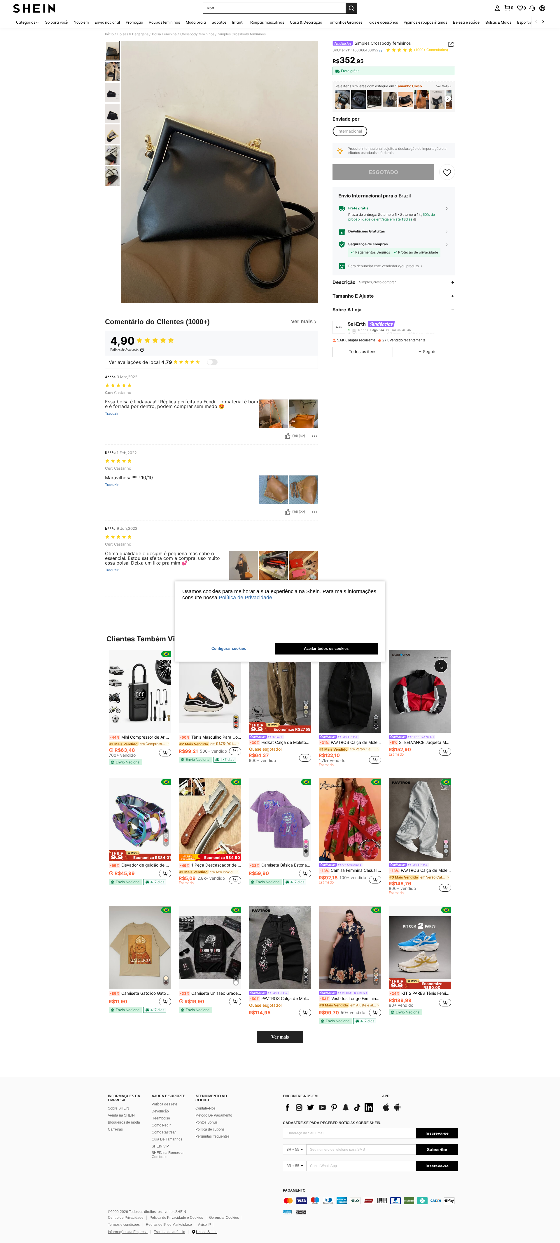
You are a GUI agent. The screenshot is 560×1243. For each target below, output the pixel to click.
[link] (509, 7)
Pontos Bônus (206, 1122)
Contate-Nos (205, 1108)
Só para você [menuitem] (56, 22)
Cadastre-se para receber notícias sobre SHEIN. (332, 1123)
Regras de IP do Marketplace (169, 1225)
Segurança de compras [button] (368, 244)
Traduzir (111, 414)
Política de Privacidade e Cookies (176, 1218)
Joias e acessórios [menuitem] (383, 22)
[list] (329, 1107)
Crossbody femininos (197, 34)
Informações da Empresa (128, 1232)
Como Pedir (161, 1125)
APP (385, 1096)
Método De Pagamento (213, 1115)
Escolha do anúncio (169, 1232)
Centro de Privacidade (126, 1218)
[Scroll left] (536, 22)
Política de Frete (164, 1104)
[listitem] (342, 100)
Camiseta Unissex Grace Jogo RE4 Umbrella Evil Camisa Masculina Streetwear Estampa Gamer (210, 993)
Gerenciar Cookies (224, 1218)
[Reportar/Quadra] (314, 436)
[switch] (212, 362)
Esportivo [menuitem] (525, 22)
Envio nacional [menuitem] (107, 22)
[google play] (397, 1110)
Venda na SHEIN (121, 1115)
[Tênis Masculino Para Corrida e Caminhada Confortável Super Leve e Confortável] (210, 691)
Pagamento (294, 1190)
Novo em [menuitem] (81, 22)
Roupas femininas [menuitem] (164, 22)
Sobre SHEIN (118, 1108)
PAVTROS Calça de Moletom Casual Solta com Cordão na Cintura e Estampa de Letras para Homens (280, 998)
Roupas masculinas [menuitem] (267, 22)
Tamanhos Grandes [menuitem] (345, 22)
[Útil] (287, 436)
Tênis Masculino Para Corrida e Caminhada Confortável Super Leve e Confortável (210, 737)
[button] (532, 8)
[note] (125, 762)
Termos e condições (124, 1225)
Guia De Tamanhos (167, 1139)
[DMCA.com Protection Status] (301, 1212)
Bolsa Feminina (164, 34)
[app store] (386, 1110)
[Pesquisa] (351, 8)
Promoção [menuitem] (134, 22)
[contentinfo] (370, 1200)
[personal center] (497, 8)
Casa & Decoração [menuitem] (306, 22)
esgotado (383, 172)
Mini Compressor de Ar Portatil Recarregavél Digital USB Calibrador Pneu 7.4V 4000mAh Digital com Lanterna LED (140, 737)
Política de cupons (210, 1129)
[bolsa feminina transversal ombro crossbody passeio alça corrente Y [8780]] (374, 100)
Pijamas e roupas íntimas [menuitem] (425, 22)
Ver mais (280, 1036)
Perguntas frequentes (212, 1136)
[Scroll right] (543, 22)
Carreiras (115, 1129)
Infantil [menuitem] (238, 22)
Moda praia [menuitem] (196, 22)
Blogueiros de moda (124, 1122)
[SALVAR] (447, 172)
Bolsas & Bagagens (132, 34)
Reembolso (161, 1118)
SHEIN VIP (160, 1146)
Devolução (160, 1111)
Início (109, 34)
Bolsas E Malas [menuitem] (498, 22)
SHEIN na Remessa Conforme (167, 1155)
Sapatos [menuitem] (219, 22)
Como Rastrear (164, 1132)
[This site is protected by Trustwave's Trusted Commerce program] (287, 1212)
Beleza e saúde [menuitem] (466, 22)
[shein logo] (34, 8)
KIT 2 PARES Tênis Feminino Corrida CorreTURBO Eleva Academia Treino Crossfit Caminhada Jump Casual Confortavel (420, 993)
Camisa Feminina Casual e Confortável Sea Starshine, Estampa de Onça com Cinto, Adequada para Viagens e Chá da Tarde (350, 870)
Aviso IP (204, 1225)
